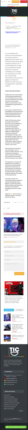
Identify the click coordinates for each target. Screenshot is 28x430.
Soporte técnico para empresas (11, 399)
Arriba (20, 411)
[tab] (9, 310)
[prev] (5, 230)
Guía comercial (7, 395)
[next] (22, 230)
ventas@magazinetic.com (11, 380)
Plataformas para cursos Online (11, 404)
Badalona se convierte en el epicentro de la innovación (18, 336)
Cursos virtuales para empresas (11, 400)
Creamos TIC (11, 419)
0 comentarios (17, 28)
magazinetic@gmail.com (11, 378)
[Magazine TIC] (14, 13)
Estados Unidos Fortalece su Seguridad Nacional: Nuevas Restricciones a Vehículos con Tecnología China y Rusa (15, 4)
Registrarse (24, 1)
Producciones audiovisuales (10, 406)
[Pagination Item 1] (9, 305)
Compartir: (7, 202)
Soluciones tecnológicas (9, 397)
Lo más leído (19, 310)
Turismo (5, 237)
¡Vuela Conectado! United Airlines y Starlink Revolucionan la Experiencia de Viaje (13, 235)
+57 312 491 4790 (10, 384)
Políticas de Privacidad (9, 408)
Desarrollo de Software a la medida (11, 402)
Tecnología (14, 331)
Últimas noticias (9, 310)
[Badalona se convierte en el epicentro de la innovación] (7, 338)
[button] (16, 427)
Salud (9, 26)
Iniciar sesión (15, 1)
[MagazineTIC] (15, 358)
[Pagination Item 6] (18, 305)
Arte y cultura (14, 338)
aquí (11, 194)
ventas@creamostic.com (11, 382)
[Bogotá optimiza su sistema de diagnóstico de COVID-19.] (14, 37)
